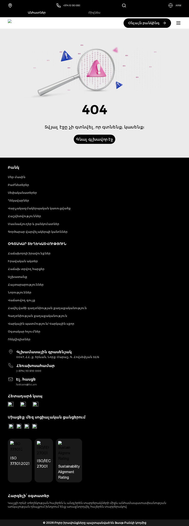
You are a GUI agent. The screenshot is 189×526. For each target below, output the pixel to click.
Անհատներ (37, 12)
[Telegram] (10, 404)
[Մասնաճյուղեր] (11, 5)
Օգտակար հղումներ (24, 331)
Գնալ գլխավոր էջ (94, 139)
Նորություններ (19, 292)
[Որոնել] (124, 5)
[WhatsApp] (23, 404)
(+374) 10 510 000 (28, 370)
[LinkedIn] (11, 426)
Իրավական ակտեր (23, 261)
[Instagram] (27, 426)
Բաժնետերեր (18, 184)
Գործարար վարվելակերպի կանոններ (38, 231)
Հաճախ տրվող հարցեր (26, 268)
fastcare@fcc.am (26, 384)
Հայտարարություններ (26, 284)
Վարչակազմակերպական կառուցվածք (39, 208)
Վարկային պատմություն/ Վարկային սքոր (41, 323)
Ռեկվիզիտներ (19, 339)
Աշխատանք (17, 276)
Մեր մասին (16, 177)
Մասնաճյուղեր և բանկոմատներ (33, 223)
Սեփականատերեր (22, 192)
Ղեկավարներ (18, 200)
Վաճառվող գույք (21, 300)
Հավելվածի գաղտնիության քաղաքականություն (47, 308)
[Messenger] (35, 404)
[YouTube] (19, 426)
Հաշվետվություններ (24, 216)
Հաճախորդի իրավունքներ (29, 253)
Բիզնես (94, 12)
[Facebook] (34, 426)
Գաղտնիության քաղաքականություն (37, 315)
